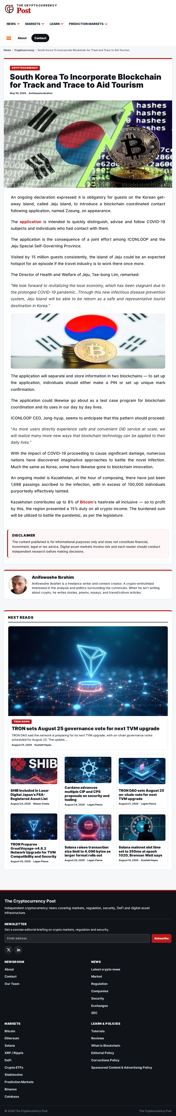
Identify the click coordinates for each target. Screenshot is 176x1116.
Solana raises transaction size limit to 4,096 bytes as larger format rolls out (88, 851)
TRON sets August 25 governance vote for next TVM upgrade (86, 728)
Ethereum (12, 1038)
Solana (10, 1045)
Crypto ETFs (14, 1067)
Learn (55, 24)
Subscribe (161, 938)
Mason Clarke (41, 803)
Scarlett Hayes (42, 744)
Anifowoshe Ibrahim (40, 93)
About (22, 38)
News (11, 24)
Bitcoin (87, 502)
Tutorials (98, 1031)
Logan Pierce (94, 804)
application (30, 221)
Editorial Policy (102, 1053)
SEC (94, 1013)
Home (7, 50)
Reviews (97, 1038)
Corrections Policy (105, 1060)
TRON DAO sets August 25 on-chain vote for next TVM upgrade (141, 795)
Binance (11, 1089)
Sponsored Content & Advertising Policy (121, 1067)
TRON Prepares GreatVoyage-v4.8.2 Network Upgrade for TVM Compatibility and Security (33, 850)
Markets (32, 24)
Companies (99, 991)
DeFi (8, 1060)
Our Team (12, 984)
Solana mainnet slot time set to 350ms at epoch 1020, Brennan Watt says (140, 851)
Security (97, 998)
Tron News (22, 721)
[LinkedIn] (18, 950)
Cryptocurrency (24, 50)
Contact (40, 38)
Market (96, 976)
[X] (8, 950)
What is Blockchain (105, 1045)
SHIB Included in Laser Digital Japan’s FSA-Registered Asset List (30, 795)
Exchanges (99, 1006)
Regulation (99, 984)
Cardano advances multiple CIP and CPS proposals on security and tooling (87, 794)
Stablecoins (14, 1074)
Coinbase (12, 1096)
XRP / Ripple (14, 1053)
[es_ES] (9, 38)
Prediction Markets (86, 24)
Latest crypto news (105, 969)
